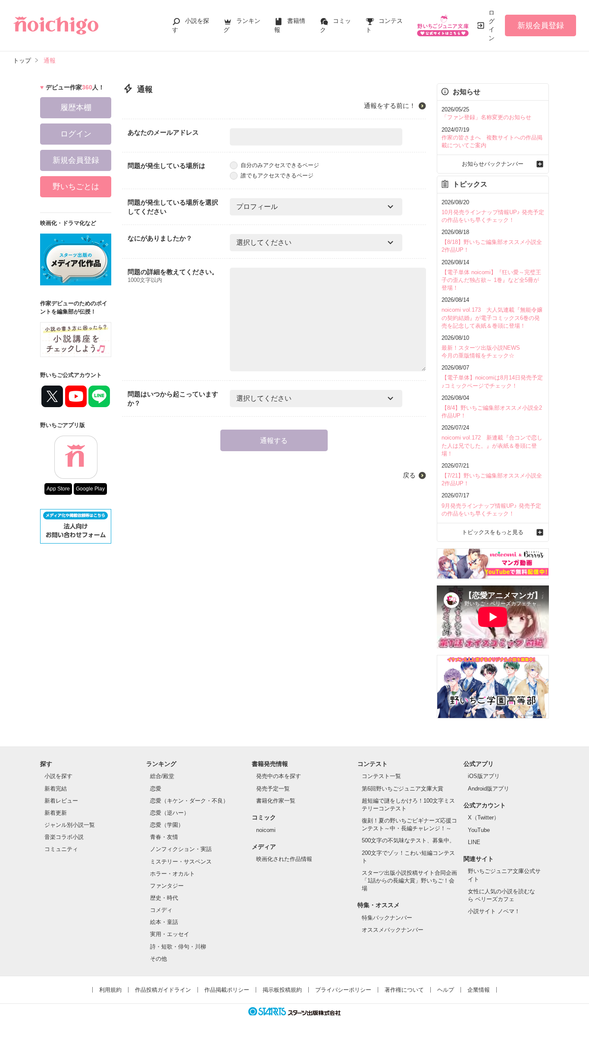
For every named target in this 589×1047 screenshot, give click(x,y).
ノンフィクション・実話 (181, 849)
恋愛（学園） (167, 825)
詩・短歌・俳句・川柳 (178, 946)
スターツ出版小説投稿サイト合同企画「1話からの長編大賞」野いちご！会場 (409, 881)
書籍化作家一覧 (275, 800)
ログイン (492, 25)
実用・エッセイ (169, 934)
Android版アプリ (488, 788)
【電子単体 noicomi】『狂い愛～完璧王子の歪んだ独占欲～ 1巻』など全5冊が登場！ (491, 280)
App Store (58, 489)
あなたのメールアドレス (163, 132)
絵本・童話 (164, 922)
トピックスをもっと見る (492, 532)
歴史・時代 (164, 898)
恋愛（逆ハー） (169, 813)
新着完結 (55, 788)
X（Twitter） (483, 817)
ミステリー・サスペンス (181, 861)
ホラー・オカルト (172, 873)
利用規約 (110, 990)
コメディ (161, 910)
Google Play (90, 489)
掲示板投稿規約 (282, 990)
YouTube (479, 830)
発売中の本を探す (278, 776)
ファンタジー (167, 886)
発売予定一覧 (273, 788)
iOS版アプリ (484, 776)
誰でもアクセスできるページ (277, 175)
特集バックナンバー (387, 917)
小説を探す (58, 776)
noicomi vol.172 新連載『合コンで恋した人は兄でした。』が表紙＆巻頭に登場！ (492, 445)
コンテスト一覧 (381, 776)
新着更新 (55, 813)
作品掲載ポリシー (226, 990)
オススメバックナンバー (392, 930)
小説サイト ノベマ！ (494, 911)
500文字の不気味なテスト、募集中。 (408, 840)
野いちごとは (76, 186)
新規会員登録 (540, 25)
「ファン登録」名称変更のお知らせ (486, 117)
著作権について (404, 990)
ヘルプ (445, 990)
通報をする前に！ (390, 105)
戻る (409, 475)
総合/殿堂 (162, 776)
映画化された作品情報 (284, 859)
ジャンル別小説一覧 (69, 825)
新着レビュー (61, 800)
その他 (158, 958)
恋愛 (155, 788)
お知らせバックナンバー (492, 164)
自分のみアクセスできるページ (280, 165)
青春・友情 (164, 837)
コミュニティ (61, 849)
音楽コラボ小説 (64, 837)
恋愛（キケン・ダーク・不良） (189, 800)
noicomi (266, 830)
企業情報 (478, 990)
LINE (474, 842)
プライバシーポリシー (343, 990)
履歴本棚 (75, 107)
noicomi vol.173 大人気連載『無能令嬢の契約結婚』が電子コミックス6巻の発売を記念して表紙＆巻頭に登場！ (492, 318)
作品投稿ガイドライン (163, 990)
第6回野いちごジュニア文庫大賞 (402, 788)
